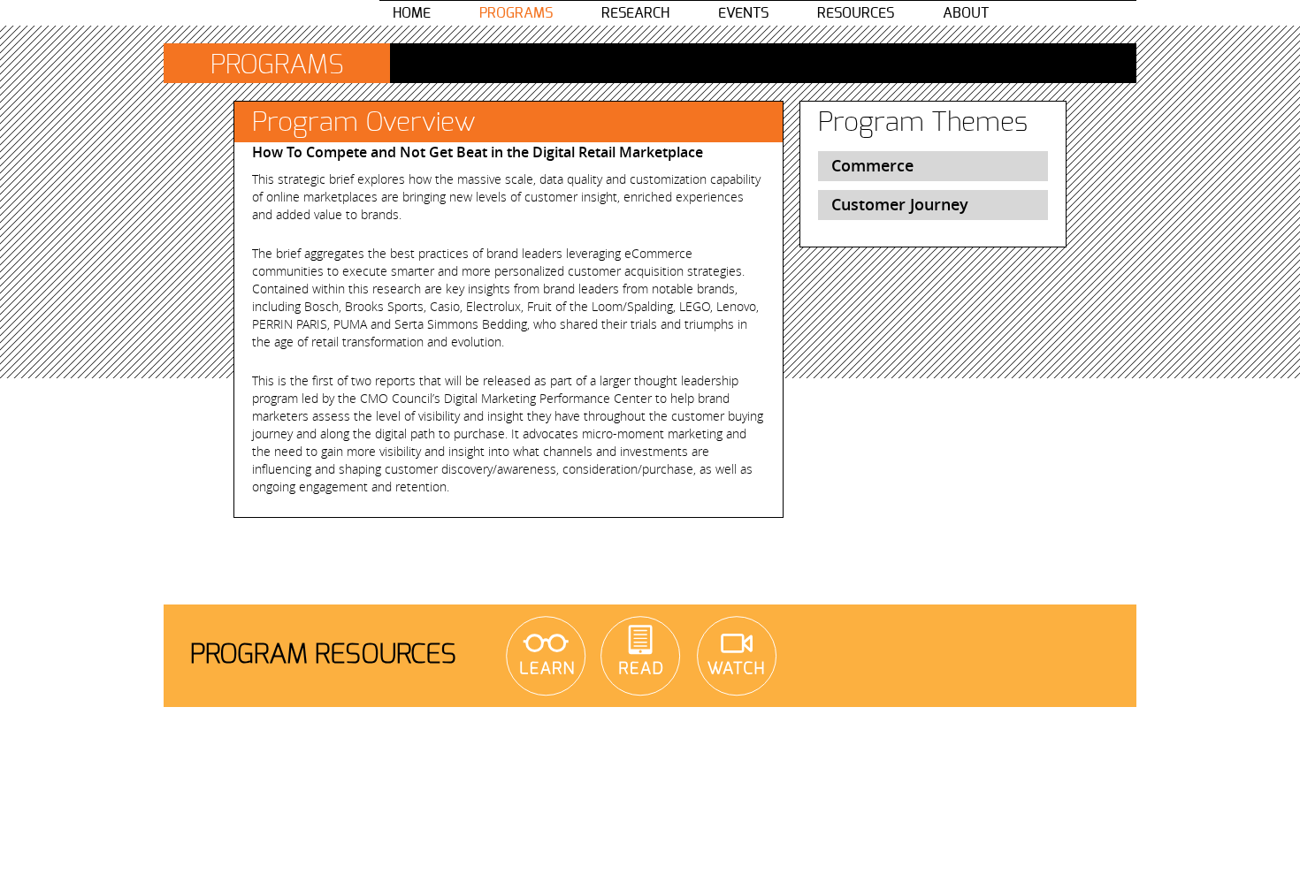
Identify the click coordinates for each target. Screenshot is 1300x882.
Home (412, 13)
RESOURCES (855, 13)
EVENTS (743, 13)
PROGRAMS (277, 65)
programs (516, 13)
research (635, 13)
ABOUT (966, 13)
